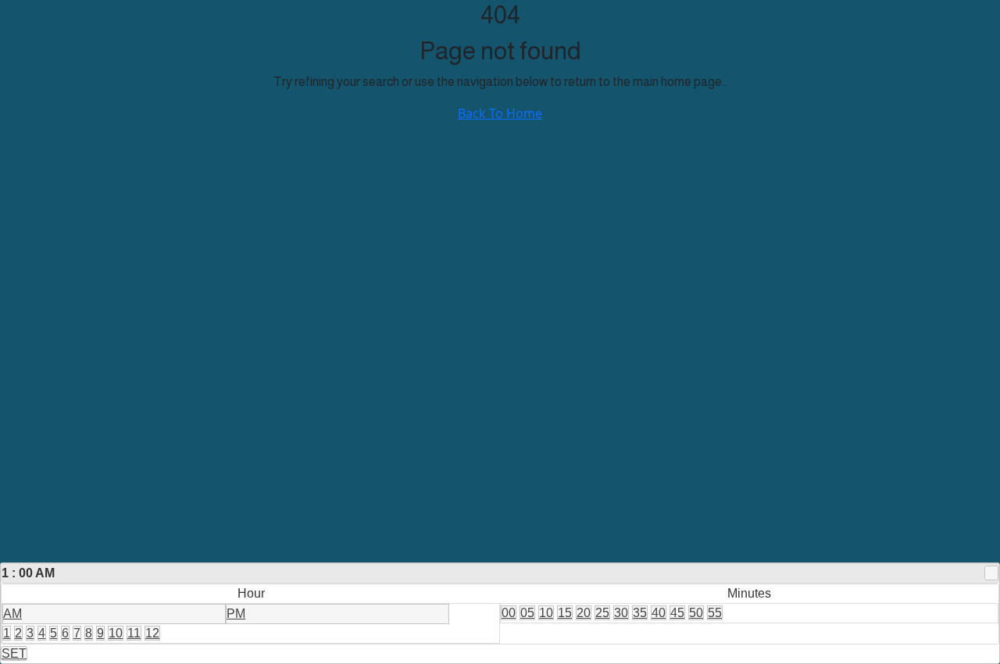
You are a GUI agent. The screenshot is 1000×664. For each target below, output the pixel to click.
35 (640, 612)
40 (659, 612)
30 (621, 612)
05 (527, 612)
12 (152, 633)
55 (715, 612)
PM (236, 613)
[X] (991, 573)
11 (134, 633)
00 (509, 612)
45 (677, 612)
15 (565, 612)
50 (696, 612)
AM (12, 613)
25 (602, 612)
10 (116, 633)
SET (14, 653)
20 (584, 612)
